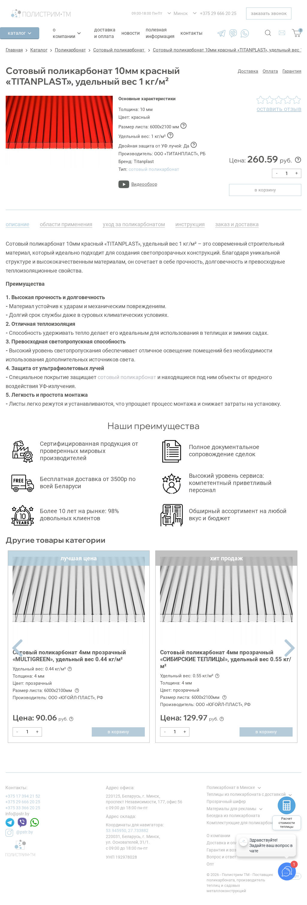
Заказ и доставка (237, 224)
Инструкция (190, 224)
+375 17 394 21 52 (22, 796)
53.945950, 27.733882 (127, 830)
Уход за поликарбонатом (134, 224)
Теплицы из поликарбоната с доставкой (246, 794)
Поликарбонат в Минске (231, 787)
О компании (64, 33)
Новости (130, 33)
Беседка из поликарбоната (233, 815)
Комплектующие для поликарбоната (243, 822)
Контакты (191, 33)
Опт (210, 864)
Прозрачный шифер (226, 801)
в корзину (265, 190)
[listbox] (178, 13)
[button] (17, 648)
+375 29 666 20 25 (22, 801)
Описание (17, 224)
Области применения (66, 224)
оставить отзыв (279, 108)
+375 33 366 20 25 (22, 807)
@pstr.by (24, 832)
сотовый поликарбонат (154, 169)
